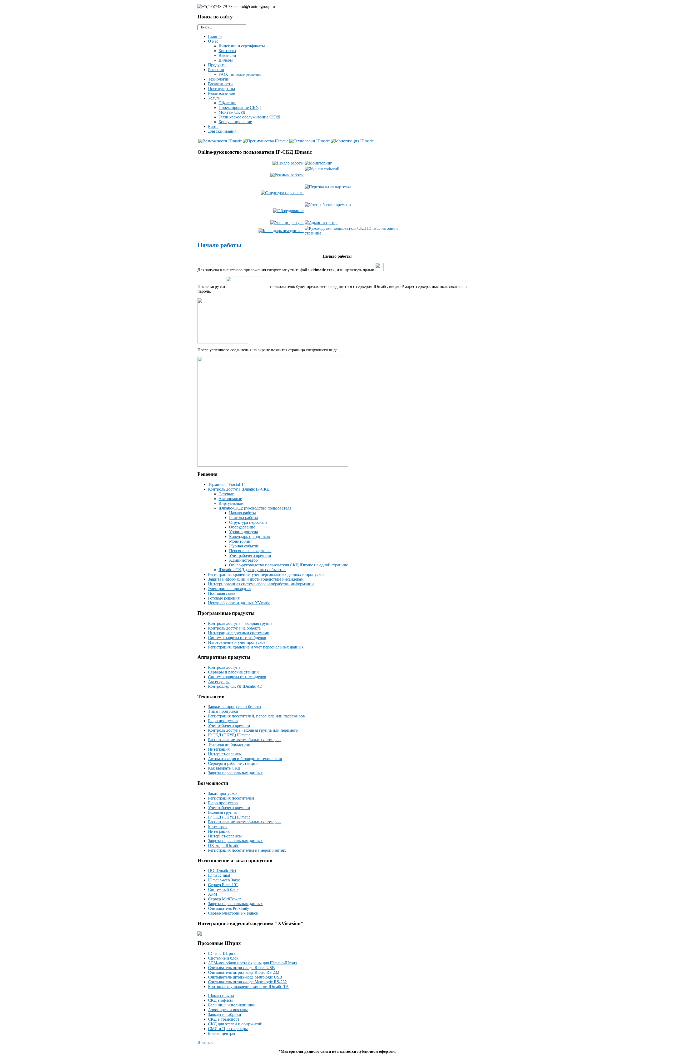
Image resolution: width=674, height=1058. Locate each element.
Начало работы (219, 245)
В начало (205, 1042)
